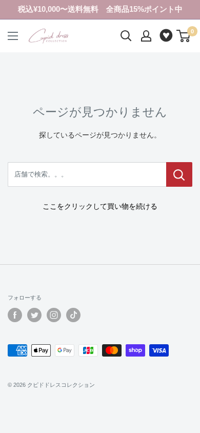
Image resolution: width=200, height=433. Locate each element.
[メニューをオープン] (13, 36)
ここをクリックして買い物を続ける (100, 206)
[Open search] (126, 36)
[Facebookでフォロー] (15, 315)
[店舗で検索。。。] (179, 174)
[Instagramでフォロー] (54, 315)
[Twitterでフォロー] (34, 315)
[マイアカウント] (146, 36)
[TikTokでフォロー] (73, 315)
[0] (183, 36)
